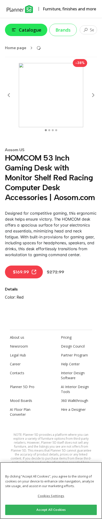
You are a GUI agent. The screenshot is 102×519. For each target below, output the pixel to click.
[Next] (93, 95)
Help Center (70, 364)
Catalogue (30, 30)
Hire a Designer (73, 409)
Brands (63, 30)
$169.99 (21, 272)
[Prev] (9, 95)
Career (15, 364)
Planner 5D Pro (22, 386)
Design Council (73, 346)
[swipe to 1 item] (49, 130)
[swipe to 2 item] (53, 130)
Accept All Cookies (51, 509)
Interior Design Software (73, 375)
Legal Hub (18, 355)
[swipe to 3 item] (56, 130)
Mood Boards (21, 400)
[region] (51, 490)
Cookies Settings (51, 496)
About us (17, 337)
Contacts (17, 373)
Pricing (66, 337)
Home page (15, 47)
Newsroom (19, 346)
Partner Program (74, 355)
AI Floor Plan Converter (20, 412)
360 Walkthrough (74, 400)
